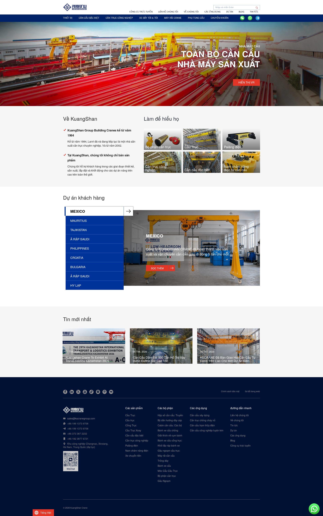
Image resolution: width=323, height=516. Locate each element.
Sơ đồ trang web (252, 391)
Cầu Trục (130, 415)
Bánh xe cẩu (164, 465)
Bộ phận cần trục (167, 475)
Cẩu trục (129, 420)
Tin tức (254, 12)
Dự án (229, 12)
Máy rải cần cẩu (166, 455)
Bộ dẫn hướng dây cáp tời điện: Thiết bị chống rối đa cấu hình (170, 420)
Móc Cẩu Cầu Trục (168, 470)
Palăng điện (131, 445)
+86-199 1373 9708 (77, 423)
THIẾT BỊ (67, 17)
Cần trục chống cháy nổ (202, 420)
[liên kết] (72, 392)
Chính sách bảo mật (230, 391)
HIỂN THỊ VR (246, 82)
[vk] (111, 392)
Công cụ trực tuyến (141, 12)
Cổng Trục (130, 425)
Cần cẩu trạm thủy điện (202, 425)
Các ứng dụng (212, 12)
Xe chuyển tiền (133, 455)
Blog (241, 12)
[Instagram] (98, 392)
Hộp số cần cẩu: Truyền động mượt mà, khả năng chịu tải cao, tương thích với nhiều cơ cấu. (170, 415)
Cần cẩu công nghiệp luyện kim (206, 430)
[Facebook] (65, 392)
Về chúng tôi (191, 12)
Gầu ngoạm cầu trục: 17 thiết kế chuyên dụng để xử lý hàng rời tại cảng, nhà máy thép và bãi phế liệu (170, 450)
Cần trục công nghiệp (136, 440)
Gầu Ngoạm (164, 481)
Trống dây (163, 460)
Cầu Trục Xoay (133, 430)
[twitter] (78, 392)
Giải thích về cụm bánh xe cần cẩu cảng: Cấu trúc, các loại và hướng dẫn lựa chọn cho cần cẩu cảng (170, 435)
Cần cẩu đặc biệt (134, 435)
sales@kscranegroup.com (81, 418)
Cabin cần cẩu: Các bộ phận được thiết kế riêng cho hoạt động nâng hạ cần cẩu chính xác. (170, 425)
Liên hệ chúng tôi (168, 12)
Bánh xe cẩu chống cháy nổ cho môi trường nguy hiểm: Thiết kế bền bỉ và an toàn (170, 430)
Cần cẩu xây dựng (199, 415)
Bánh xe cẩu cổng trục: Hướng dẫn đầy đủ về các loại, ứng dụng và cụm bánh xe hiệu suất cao (170, 440)
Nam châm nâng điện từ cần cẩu (136, 450)
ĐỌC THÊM (157, 268)
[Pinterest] (104, 392)
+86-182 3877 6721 (77, 438)
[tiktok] (91, 392)
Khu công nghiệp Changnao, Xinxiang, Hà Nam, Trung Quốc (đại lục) (85, 445)
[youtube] (85, 392)
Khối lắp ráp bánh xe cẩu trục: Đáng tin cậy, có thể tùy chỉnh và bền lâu (170, 445)
